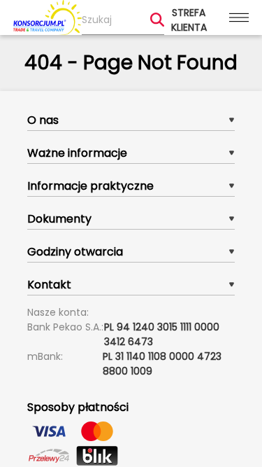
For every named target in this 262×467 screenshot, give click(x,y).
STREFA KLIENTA (189, 20)
